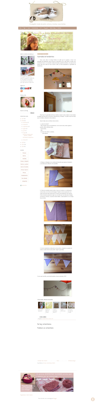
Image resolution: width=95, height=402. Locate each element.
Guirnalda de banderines (28, 137)
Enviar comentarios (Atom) (49, 363)
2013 (23, 146)
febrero (24, 140)
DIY (41, 28)
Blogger (55, 398)
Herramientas (35, 28)
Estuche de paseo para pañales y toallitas (28, 135)
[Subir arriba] (93, 399)
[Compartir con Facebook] (44, 317)
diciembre (25, 122)
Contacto (59, 28)
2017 (23, 119)
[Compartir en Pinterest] (45, 317)
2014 (23, 144)
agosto (24, 128)
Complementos (45, 318)
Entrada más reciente (42, 361)
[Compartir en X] (43, 317)
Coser (29, 28)
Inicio (20, 28)
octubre (25, 124)
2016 (23, 121)
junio (24, 130)
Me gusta (46, 28)
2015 (23, 142)
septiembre (25, 126)
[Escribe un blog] (41, 317)
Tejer (25, 28)
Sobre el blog (52, 28)
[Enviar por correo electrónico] (40, 317)
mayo (24, 133)
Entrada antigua (71, 361)
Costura (49, 318)
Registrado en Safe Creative (26, 395)
